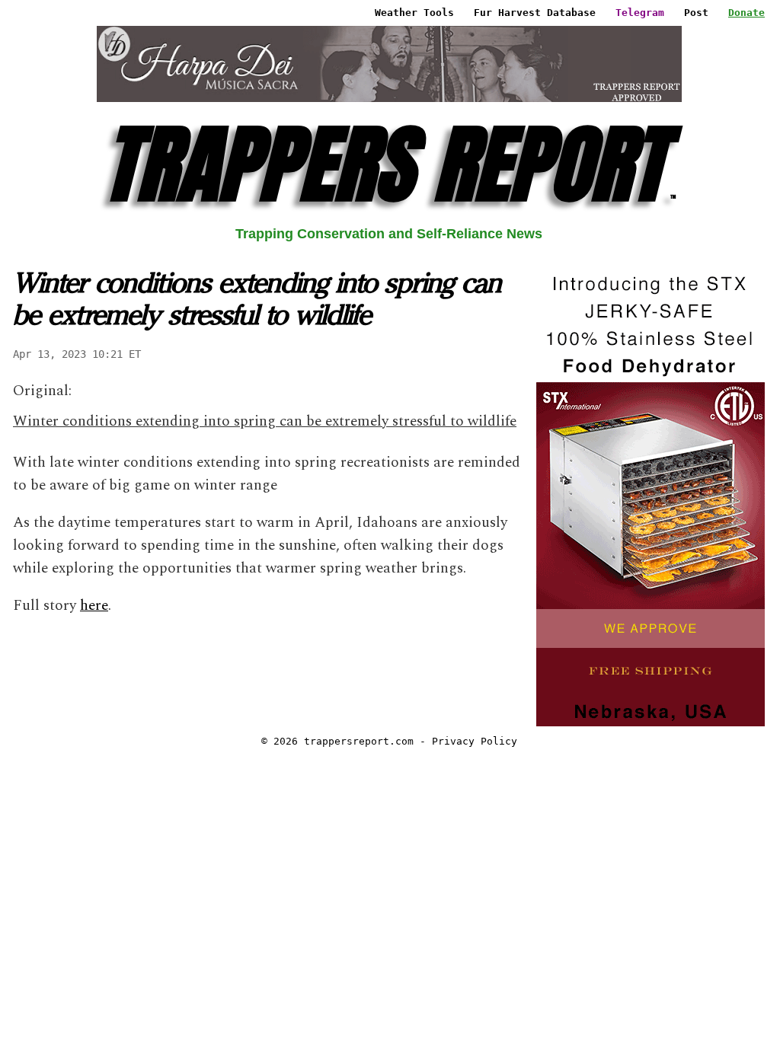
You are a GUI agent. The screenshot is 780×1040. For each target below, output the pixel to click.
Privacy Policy (474, 741)
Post (696, 12)
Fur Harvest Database (535, 12)
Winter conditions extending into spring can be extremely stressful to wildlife (264, 421)
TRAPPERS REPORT (389, 164)
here (94, 606)
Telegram (639, 12)
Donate (746, 12)
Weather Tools (414, 12)
